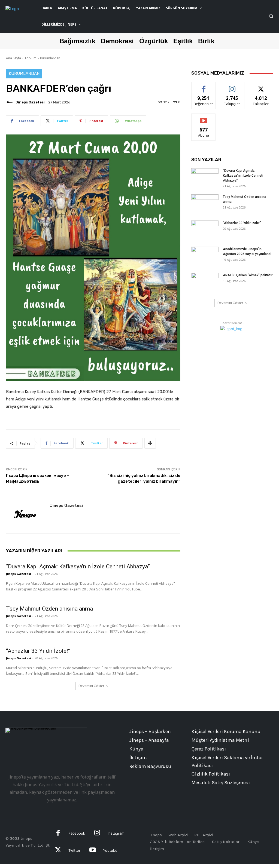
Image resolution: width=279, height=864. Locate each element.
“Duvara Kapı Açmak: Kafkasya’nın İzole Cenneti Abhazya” (78, 566)
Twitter (74, 850)
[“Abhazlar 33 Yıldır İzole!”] (205, 230)
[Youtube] (92, 850)
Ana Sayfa (13, 58)
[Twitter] (58, 850)
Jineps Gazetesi (30, 102)
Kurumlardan (50, 58)
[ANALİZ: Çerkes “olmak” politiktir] (205, 282)
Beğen (203, 86)
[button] (271, 16)
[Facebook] (58, 833)
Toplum (31, 58)
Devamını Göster (91, 686)
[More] (150, 443)
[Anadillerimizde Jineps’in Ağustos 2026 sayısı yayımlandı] (205, 256)
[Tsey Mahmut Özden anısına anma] (205, 203)
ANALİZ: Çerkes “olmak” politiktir (247, 275)
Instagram (116, 833)
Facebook (76, 833)
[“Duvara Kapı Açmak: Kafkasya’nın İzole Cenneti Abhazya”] (205, 177)
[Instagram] (97, 833)
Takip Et (232, 86)
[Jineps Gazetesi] (10, 102)
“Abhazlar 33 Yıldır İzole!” (38, 651)
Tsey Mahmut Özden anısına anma (49, 608)
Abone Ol (203, 118)
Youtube (110, 850)
